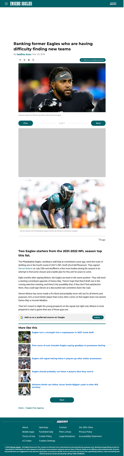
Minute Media (15, 447)
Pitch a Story (65, 432)
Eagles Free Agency (35, 408)
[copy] (33, 60)
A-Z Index (26, 440)
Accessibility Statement (90, 436)
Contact (63, 427)
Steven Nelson (25, 268)
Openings (43, 427)
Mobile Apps (28, 432)
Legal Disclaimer (67, 436)
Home (21, 408)
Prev (25, 123)
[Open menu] (6, 3)
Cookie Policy (45, 436)
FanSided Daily (46, 432)
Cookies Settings (47, 440)
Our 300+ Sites (86, 427)
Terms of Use (28, 436)
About (25, 427)
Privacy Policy (85, 432)
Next (98, 123)
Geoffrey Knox (24, 54)
